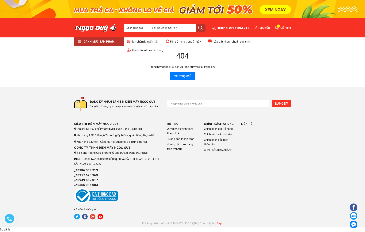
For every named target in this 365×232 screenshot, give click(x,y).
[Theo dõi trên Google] (92, 216)
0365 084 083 (87, 185)
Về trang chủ (182, 76)
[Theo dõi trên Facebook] (85, 216)
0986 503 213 (239, 28)
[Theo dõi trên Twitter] (77, 216)
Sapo (220, 223)
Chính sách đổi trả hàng (218, 128)
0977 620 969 (87, 175)
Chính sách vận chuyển (218, 134)
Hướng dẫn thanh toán (180, 138)
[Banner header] (182, 8)
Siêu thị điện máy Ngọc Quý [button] (96, 124)
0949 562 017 (87, 180)
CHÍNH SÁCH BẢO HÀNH (218, 149)
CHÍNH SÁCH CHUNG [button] (219, 124)
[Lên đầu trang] (343, 224)
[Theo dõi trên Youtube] (100, 216)
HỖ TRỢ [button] (173, 124)
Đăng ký (281, 103)
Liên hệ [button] (247, 124)
